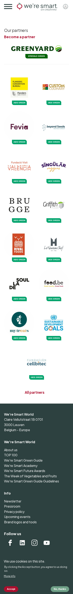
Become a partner (19, 37)
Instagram (34, 543)
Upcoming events (17, 517)
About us (10, 450)
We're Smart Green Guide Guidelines (31, 481)
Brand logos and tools (20, 522)
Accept (11, 589)
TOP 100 (10, 455)
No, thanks (60, 589)
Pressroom (12, 506)
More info (9, 576)
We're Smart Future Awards (24, 471)
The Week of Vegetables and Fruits (30, 476)
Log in (65, 6)
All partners (34, 392)
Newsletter (12, 501)
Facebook (10, 543)
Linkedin (22, 543)
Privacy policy (14, 511)
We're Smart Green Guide (23, 460)
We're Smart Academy (21, 465)
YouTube (47, 543)
